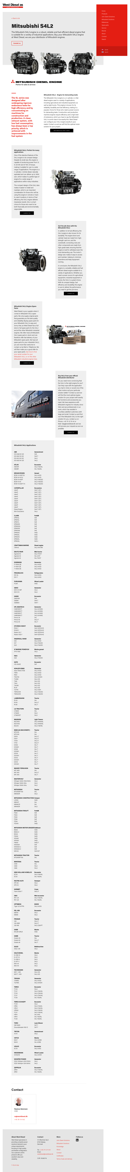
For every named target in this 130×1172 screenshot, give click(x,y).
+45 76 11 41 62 (19, 1119)
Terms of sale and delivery (64, 1159)
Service (104, 28)
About (103, 33)
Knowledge (60, 1146)
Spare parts (105, 25)
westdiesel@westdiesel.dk (45, 1154)
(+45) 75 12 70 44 (45, 1150)
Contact (104, 36)
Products (104, 14)
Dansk (106, 50)
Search (104, 39)
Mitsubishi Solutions (108, 19)
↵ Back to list (15, 18)
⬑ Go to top (15, 1165)
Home (103, 11)
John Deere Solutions (108, 17)
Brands (104, 31)
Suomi (106, 52)
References (105, 22)
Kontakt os (17, 43)
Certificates (60, 1156)
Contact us (26, 213)
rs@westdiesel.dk (21, 1116)
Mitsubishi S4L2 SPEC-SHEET (62, 130)
